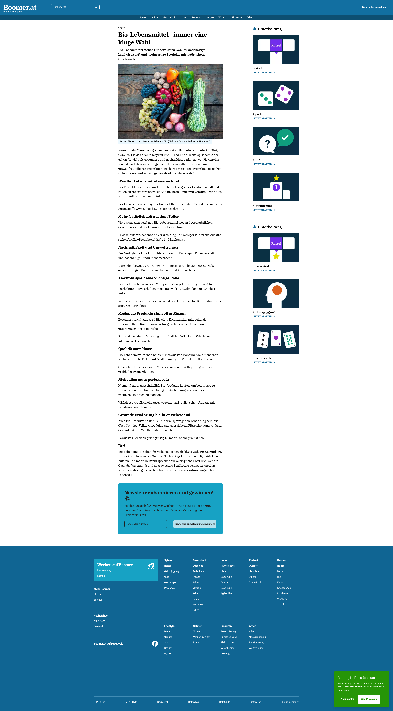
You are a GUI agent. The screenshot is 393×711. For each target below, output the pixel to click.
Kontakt (101, 576)
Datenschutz (100, 626)
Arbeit (252, 626)
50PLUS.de (131, 702)
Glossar (97, 594)
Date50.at (255, 702)
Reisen (281, 560)
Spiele (168, 560)
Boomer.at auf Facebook (108, 644)
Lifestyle (169, 626)
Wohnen (197, 626)
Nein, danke (347, 699)
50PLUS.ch (99, 702)
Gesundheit (199, 560)
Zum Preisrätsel (369, 699)
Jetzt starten (262, 72)
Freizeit (253, 560)
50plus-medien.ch (290, 702)
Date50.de (224, 702)
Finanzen (226, 626)
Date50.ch (193, 702)
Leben (224, 560)
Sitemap (98, 600)
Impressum (99, 621)
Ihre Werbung (104, 570)
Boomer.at (162, 702)
